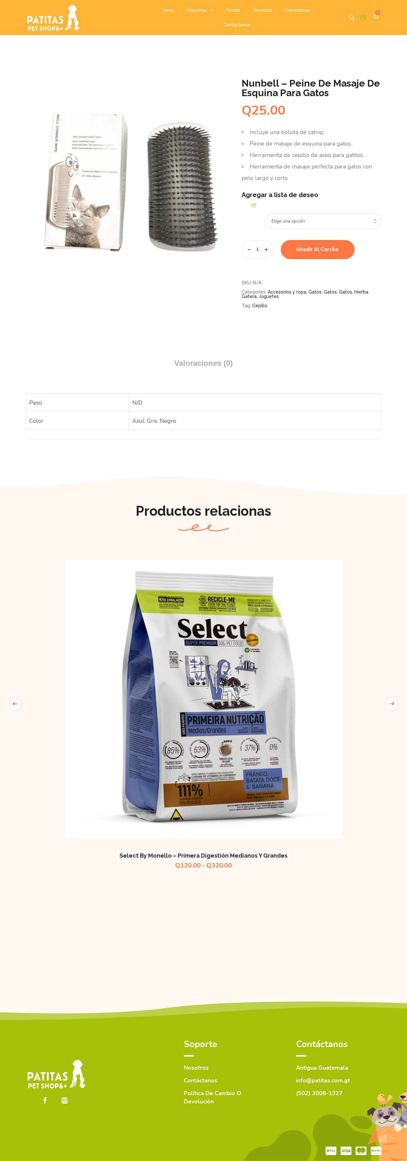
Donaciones (297, 10)
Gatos (314, 291)
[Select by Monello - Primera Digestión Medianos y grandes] (203, 699)
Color (246, 214)
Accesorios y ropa (287, 291)
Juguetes (269, 296)
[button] (254, 205)
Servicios (262, 10)
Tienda (232, 10)
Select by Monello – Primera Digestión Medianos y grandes (203, 855)
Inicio (168, 10)
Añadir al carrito (317, 249)
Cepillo (259, 305)
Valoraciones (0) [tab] (203, 363)
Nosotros (197, 10)
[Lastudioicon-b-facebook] (44, 1100)
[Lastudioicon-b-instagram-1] (64, 1100)
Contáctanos (236, 25)
